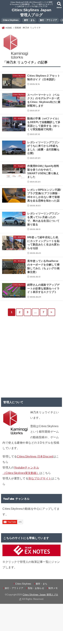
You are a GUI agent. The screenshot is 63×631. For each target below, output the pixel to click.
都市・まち (29, 20)
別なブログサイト (39, 478)
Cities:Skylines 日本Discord (35, 456)
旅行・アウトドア (48, 20)
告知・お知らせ (36, 588)
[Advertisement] (31, 358)
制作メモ (53, 588)
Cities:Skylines (11, 20)
